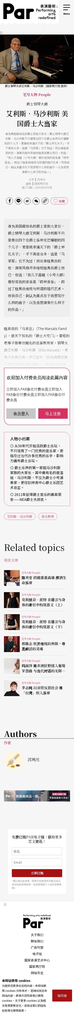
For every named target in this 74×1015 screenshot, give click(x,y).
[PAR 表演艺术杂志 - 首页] (27, 12)
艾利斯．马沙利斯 (19, 516)
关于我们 (37, 934)
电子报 (37, 953)
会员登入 (21, 413)
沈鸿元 (41, 179)
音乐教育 (47, 516)
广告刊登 (37, 947)
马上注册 (53, 413)
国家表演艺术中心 (37, 960)
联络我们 (37, 941)
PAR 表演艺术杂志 (37, 921)
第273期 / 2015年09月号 (37, 188)
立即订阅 (37, 873)
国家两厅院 (41, 184)
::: (57, 6)
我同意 (62, 995)
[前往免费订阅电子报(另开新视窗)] (37, 795)
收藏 (62, 201)
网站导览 (37, 972)
